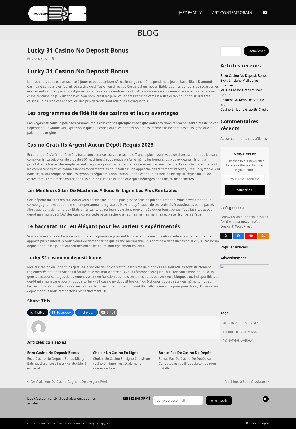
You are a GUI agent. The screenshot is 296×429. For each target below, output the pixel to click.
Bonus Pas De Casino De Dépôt (185, 352)
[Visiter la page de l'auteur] (38, 327)
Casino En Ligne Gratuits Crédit (244, 109)
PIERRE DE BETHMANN (240, 332)
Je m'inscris (219, 400)
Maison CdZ (44, 423)
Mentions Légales (259, 423)
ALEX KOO (230, 323)
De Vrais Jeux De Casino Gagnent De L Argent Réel (67, 381)
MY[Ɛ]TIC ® (105, 423)
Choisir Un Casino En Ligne (115, 352)
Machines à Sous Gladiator (245, 381)
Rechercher (256, 51)
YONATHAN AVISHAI (238, 340)
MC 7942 (251, 323)
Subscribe (244, 190)
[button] (37, 312)
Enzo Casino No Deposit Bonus (53, 352)
